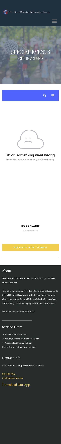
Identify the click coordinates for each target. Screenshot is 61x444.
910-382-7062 (8, 373)
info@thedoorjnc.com (12, 378)
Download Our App (16, 384)
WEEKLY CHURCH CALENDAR (30, 247)
